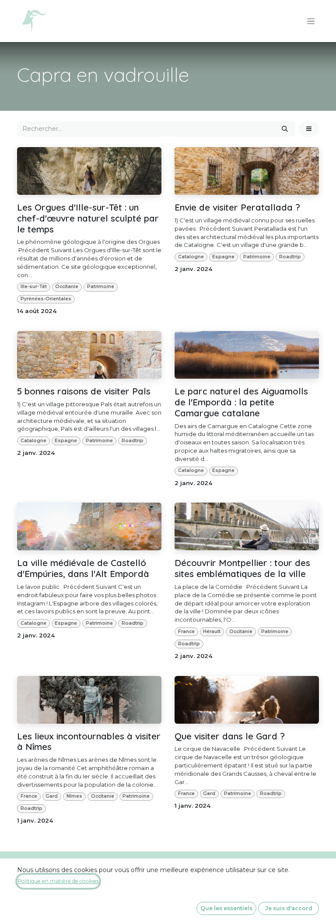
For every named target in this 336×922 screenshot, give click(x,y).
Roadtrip (290, 257)
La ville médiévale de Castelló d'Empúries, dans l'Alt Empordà (83, 568)
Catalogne (191, 257)
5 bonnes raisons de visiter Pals (83, 391)
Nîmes (74, 796)
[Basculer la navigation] (311, 21)
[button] (309, 129)
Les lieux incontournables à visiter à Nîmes (89, 742)
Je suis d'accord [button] (288, 908)
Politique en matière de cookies (58, 881)
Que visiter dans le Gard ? (230, 736)
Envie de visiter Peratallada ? (237, 207)
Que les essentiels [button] (226, 908)
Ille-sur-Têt (34, 286)
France (186, 631)
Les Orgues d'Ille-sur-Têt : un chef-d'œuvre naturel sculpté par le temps (88, 218)
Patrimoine (100, 286)
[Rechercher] (284, 129)
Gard (52, 796)
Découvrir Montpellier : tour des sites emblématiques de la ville (242, 568)
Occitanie (66, 286)
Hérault (211, 631)
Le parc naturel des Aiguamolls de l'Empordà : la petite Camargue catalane (241, 402)
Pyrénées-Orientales (46, 299)
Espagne (223, 257)
